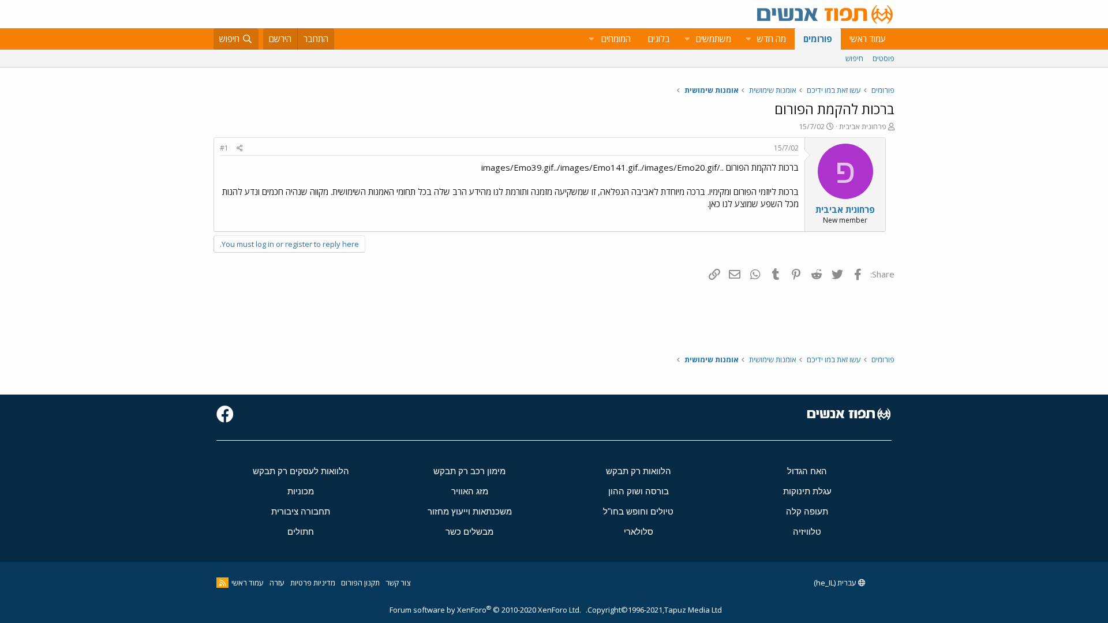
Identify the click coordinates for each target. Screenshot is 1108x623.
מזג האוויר (469, 491)
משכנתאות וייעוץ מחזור (470, 511)
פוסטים (883, 58)
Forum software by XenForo (485, 610)
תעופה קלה (807, 511)
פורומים (817, 38)
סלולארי (638, 531)
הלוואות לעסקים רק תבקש (301, 471)
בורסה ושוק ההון (638, 491)
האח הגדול (807, 471)
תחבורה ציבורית (300, 511)
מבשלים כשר (469, 531)
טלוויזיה (807, 531)
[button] (748, 39)
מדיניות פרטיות (312, 582)
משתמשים (713, 38)
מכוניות (300, 491)
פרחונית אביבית (862, 126)
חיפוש (854, 58)
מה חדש (771, 38)
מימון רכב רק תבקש (469, 471)
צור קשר (397, 582)
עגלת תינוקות (807, 491)
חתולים (300, 531)
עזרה (277, 582)
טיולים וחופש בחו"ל (638, 511)
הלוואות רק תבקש (638, 471)
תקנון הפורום (360, 582)
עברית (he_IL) (836, 582)
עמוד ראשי (867, 38)
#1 (224, 148)
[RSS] (222, 582)
